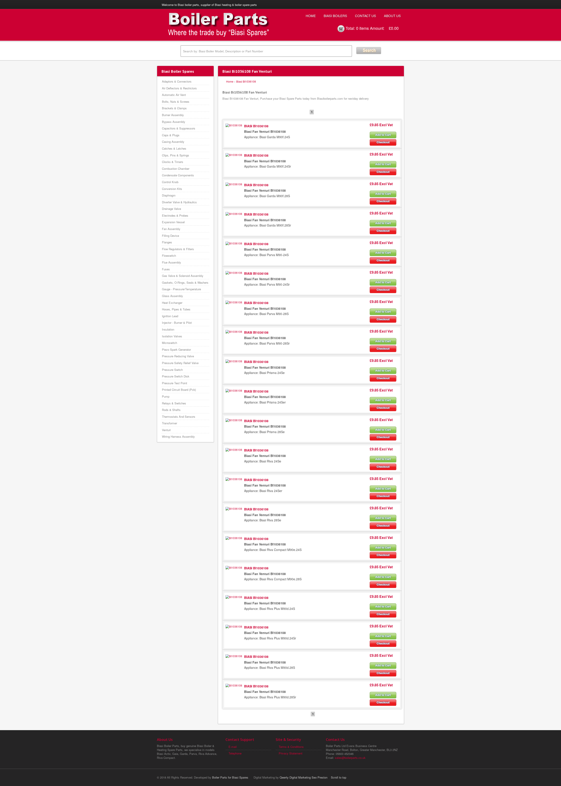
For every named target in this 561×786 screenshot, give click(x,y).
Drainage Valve (171, 209)
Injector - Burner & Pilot (177, 322)
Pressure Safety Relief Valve (180, 363)
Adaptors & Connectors (177, 81)
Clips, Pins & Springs (175, 155)
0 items (362, 28)
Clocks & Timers (172, 162)
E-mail (233, 747)
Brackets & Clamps (174, 108)
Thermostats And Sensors (178, 416)
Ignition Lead (170, 316)
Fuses (166, 269)
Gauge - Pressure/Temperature (181, 289)
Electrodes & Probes (175, 215)
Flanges (167, 242)
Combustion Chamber (175, 168)
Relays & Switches (174, 403)
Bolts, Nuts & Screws (175, 101)
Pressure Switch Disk (175, 376)
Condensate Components (178, 175)
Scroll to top (338, 777)
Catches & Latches (174, 148)
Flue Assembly (171, 262)
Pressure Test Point (174, 383)
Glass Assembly (172, 296)
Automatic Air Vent (174, 95)
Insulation (168, 329)
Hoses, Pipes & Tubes (176, 309)
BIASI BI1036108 (256, 126)
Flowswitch (169, 255)
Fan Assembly (171, 229)
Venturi (166, 430)
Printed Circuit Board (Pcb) (179, 390)
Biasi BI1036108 (246, 81)
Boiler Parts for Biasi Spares (230, 777)
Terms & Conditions (291, 747)
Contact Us (365, 15)
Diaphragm (169, 195)
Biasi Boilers (335, 15)
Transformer (169, 423)
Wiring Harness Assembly (178, 436)
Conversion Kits (172, 189)
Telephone (235, 753)
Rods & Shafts (171, 410)
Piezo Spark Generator (176, 349)
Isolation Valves (172, 336)
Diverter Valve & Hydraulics (179, 202)
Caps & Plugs (170, 135)
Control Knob (170, 182)
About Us (392, 15)
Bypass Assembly (173, 122)
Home (311, 15)
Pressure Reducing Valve (178, 356)
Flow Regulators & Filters (178, 249)
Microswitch (169, 343)
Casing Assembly (173, 142)
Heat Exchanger (172, 303)
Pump (165, 396)
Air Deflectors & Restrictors (179, 88)
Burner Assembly (173, 115)
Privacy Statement (290, 753)
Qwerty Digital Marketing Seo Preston (303, 777)
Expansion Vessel (173, 222)
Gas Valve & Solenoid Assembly (182, 276)
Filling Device (170, 236)
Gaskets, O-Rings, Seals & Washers (185, 282)
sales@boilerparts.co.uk (350, 758)
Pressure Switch (172, 370)
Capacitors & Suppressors (178, 128)
